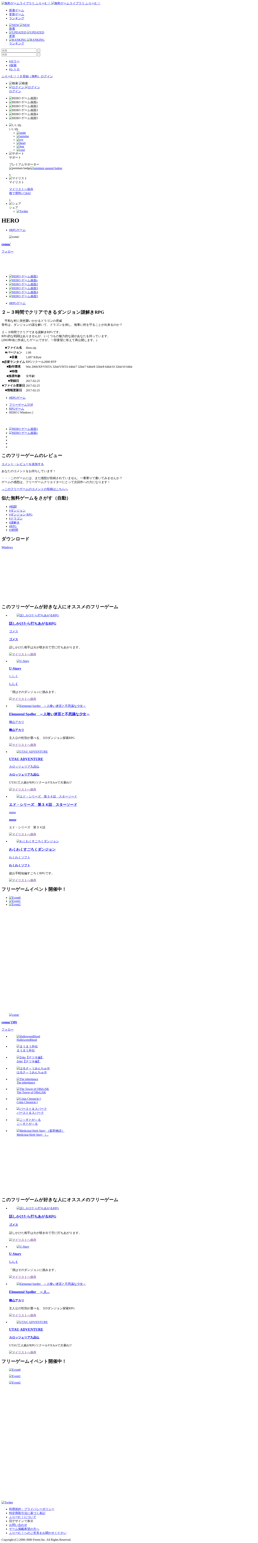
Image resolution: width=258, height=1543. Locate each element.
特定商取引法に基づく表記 (27, 1513)
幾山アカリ (16, 722)
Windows (7, 547)
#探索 (13, 65)
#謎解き (14, 522)
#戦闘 (13, 506)
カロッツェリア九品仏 (24, 766)
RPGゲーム (16, 408)
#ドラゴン (16, 518)
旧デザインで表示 (21, 1521)
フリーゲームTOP (21, 404)
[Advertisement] (70, 262)
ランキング (16, 18)
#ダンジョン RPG (20, 514)
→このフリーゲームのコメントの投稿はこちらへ (35, 489)
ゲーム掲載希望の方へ (24, 1529)
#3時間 (13, 529)
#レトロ (14, 69)
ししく (13, 676)
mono (12, 812)
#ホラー (14, 61)
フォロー (8, 251)
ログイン (47, 76)
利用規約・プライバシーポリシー (31, 1509)
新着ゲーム (16, 10)
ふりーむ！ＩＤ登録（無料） (21, 76)
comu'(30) (9, 1022)
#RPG (13, 526)
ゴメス (13, 631)
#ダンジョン (17, 510)
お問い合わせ (18, 1525)
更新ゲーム (16, 14)
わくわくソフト (19, 857)
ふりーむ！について (22, 1517)
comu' (6, 244)
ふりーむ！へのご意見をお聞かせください (37, 1532)
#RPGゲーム (17, 230)
